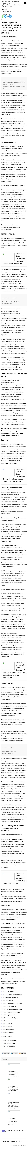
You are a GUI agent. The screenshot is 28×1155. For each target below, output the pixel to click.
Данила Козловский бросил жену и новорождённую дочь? (13, 1074)
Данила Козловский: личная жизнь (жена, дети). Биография (13, 1089)
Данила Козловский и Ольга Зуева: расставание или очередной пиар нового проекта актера (14, 1105)
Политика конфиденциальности (18, 1145)
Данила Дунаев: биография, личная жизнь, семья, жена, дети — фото (13, 1122)
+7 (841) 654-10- (6, 11)
